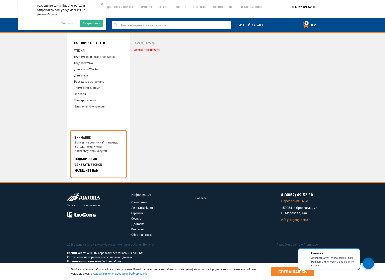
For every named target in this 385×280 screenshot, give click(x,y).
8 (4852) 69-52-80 (297, 195)
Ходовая (80, 94)
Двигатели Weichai (86, 69)
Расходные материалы (89, 81)
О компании (139, 202)
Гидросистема (83, 63)
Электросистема (85, 100)
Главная (138, 43)
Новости (201, 198)
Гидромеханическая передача (94, 56)
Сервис (136, 218)
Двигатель (81, 75)
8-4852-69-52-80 (304, 7)
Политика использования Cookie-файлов (94, 261)
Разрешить (91, 23)
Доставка (137, 224)
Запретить (69, 23)
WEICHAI (79, 50)
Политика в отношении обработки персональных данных (105, 253)
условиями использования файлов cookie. (120, 273)
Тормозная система (87, 87)
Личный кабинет (251, 24)
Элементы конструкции (89, 106)
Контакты (137, 229)
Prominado (311, 244)
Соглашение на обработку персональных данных (99, 257)
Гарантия (137, 213)
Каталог (150, 43)
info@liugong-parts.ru (296, 220)
